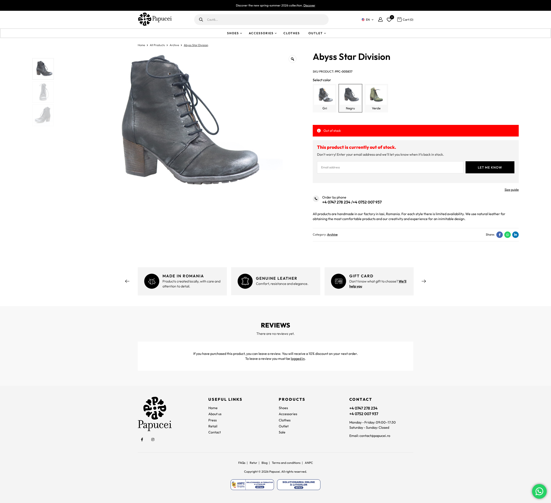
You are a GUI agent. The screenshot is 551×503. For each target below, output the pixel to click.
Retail (212, 426)
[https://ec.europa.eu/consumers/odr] (298, 484)
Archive (174, 45)
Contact (214, 432)
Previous (127, 281)
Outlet (315, 33)
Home (141, 45)
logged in (298, 358)
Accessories (261, 33)
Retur (253, 463)
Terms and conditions (286, 463)
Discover (309, 5)
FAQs (241, 463)
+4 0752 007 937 (367, 202)
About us (214, 414)
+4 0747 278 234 (336, 202)
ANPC (309, 463)
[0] (388, 19)
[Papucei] (155, 19)
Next (423, 281)
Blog (265, 463)
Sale (282, 432)
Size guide (512, 190)
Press (212, 420)
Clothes (291, 33)
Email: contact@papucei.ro (369, 435)
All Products (157, 45)
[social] (142, 439)
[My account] (380, 19)
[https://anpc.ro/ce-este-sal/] (252, 484)
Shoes (233, 33)
